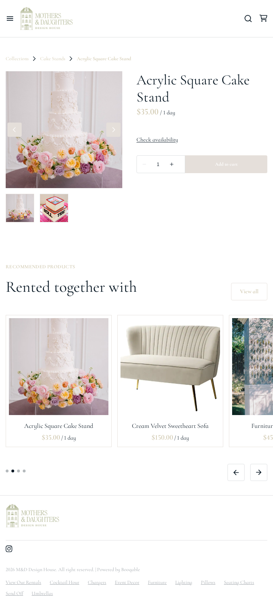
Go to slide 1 (7, 470)
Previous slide (236, 472)
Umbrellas (42, 593)
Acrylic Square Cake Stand (58, 425)
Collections (17, 58)
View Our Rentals (23, 582)
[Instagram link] (9, 549)
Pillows (208, 582)
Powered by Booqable (118, 569)
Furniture (157, 582)
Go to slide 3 (18, 470)
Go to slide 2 (13, 470)
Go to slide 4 (24, 470)
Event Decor (127, 582)
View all (249, 291)
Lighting (183, 582)
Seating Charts (239, 582)
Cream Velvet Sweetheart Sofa (170, 425)
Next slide (258, 472)
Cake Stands (52, 58)
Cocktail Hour (64, 582)
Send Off (14, 593)
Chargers (97, 582)
